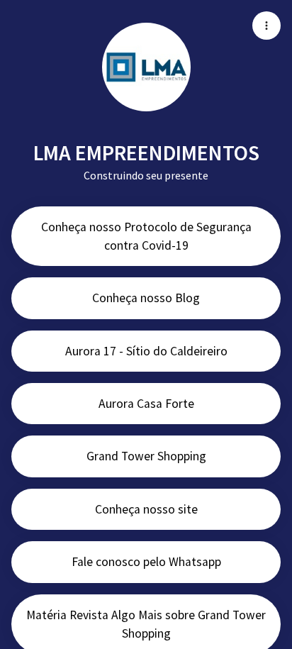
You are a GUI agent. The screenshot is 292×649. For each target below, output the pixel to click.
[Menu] (266, 25)
